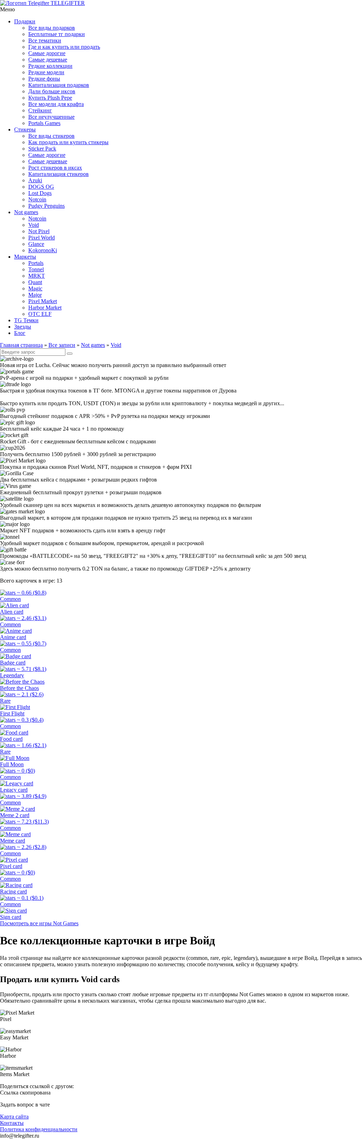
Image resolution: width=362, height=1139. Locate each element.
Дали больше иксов (51, 91)
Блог (19, 333)
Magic (35, 288)
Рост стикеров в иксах (55, 168)
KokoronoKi (42, 250)
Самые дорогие (46, 53)
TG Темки (26, 320)
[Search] (69, 354)
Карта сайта (14, 1117)
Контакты (12, 1123)
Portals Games (44, 123)
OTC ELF (40, 314)
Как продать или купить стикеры (68, 142)
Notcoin (37, 199)
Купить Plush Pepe (50, 98)
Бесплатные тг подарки (56, 34)
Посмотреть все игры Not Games (39, 923)
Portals (35, 263)
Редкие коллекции (50, 66)
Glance (36, 244)
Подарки (24, 21)
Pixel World (41, 238)
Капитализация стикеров (58, 174)
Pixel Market (42, 301)
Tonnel (36, 269)
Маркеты (25, 257)
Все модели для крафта (56, 104)
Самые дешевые (47, 60)
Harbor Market (45, 308)
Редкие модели (46, 72)
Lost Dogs (40, 193)
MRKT (36, 276)
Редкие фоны (44, 79)
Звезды (22, 327)
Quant (35, 282)
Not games (26, 212)
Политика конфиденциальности (38, 1129)
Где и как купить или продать (64, 47)
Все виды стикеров (51, 136)
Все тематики (44, 40)
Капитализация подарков (58, 85)
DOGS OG (41, 187)
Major (35, 295)
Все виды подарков (51, 28)
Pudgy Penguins (46, 206)
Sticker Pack (42, 149)
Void (33, 225)
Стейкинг (40, 110)
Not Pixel (38, 231)
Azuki (35, 180)
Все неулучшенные (51, 117)
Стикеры (25, 129)
